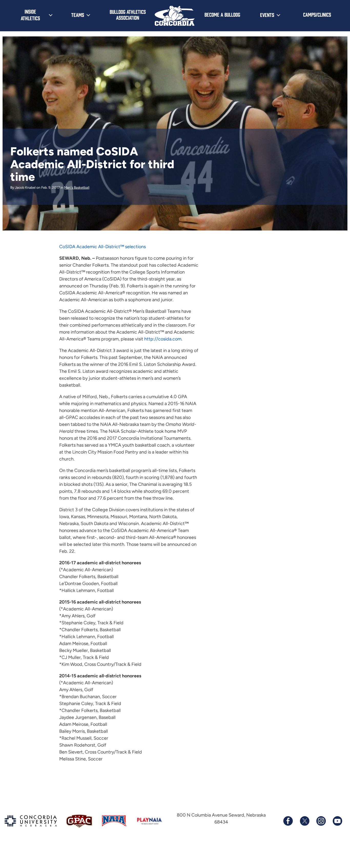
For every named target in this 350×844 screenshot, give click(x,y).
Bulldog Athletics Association (128, 14)
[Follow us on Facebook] (288, 821)
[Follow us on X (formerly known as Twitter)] (304, 821)
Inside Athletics (30, 14)
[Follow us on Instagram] (321, 821)
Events (267, 14)
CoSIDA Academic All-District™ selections (102, 246)
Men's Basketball (76, 187)
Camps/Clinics (317, 14)
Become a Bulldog (222, 14)
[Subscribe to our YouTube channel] (337, 821)
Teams (77, 14)
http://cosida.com (162, 339)
